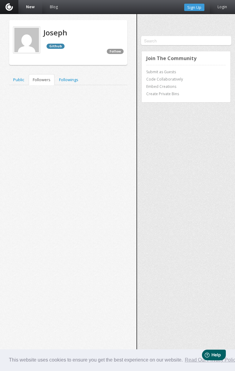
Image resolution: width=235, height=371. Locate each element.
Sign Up (194, 7)
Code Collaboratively (164, 79)
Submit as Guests (161, 71)
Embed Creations (161, 86)
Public (18, 79)
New (30, 6)
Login (222, 6)
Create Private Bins (162, 93)
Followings (68, 79)
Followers (41, 79)
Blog (54, 6)
